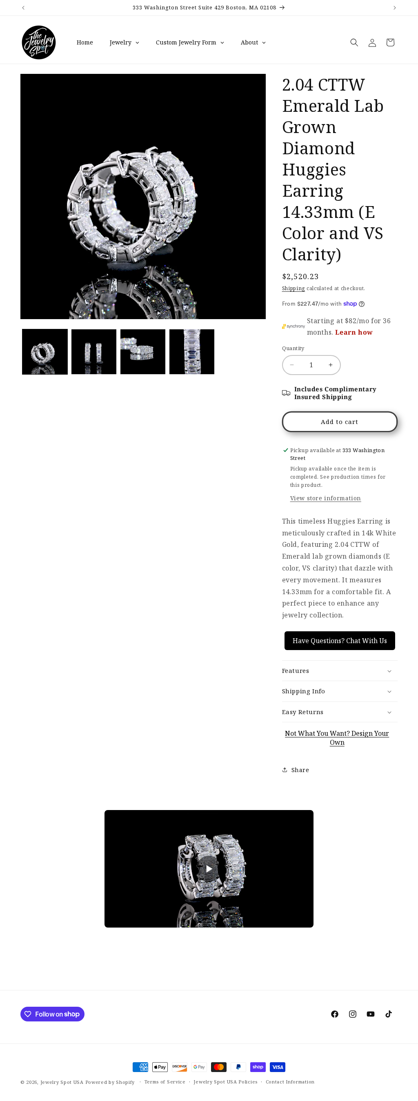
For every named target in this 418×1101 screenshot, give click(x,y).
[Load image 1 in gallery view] (44, 351)
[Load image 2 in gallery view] (93, 351)
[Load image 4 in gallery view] (191, 351)
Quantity (293, 348)
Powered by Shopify (110, 1082)
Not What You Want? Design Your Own (337, 738)
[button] (354, 42)
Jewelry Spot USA (62, 1082)
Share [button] (300, 770)
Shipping (293, 288)
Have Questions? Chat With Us (340, 640)
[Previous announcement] (23, 8)
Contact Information (290, 1082)
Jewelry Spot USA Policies (225, 1082)
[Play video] (209, 869)
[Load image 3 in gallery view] (142, 351)
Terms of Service (165, 1082)
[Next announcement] (395, 8)
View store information (325, 498)
